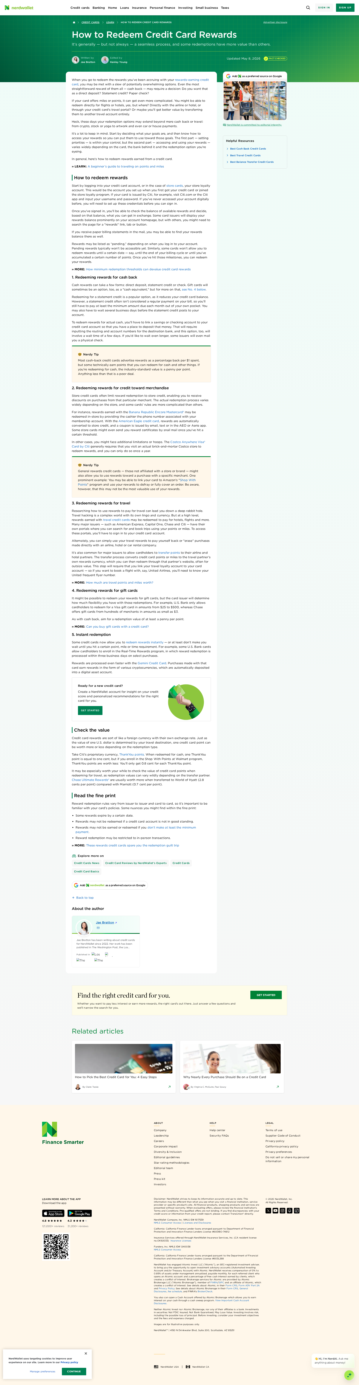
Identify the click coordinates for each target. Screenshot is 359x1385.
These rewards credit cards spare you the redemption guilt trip (132, 845)
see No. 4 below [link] (194, 289)
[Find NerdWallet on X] (268, 1210)
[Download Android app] (79, 1213)
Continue (74, 1371)
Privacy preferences (279, 1151)
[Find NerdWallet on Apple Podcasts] (289, 1210)
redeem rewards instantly (144, 642)
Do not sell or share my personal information (287, 1159)
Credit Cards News (86, 863)
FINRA (213, 1282)
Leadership (161, 1135)
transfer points (169, 552)
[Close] (354, 1354)
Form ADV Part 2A (249, 1285)
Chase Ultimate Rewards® (90, 780)
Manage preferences (42, 1371)
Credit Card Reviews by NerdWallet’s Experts (136, 863)
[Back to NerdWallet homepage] (74, 22)
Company (160, 1130)
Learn (110, 22)
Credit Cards (90, 22)
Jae (105, 922)
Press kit (159, 1178)
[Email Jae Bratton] (98, 928)
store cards (174, 185)
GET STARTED (266, 995)
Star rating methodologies (172, 1162)
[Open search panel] (308, 8)
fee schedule (175, 1291)
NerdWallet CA (200, 1366)
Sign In (324, 7)
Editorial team (163, 1168)
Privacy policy (275, 1141)
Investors (160, 1184)
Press (157, 1173)
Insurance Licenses (181, 1240)
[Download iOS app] (53, 1213)
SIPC (221, 1282)
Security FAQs (219, 1135)
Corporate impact (166, 1146)
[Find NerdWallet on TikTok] (297, 1210)
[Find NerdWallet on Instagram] (282, 1210)
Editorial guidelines (167, 1157)
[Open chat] (349, 1375)
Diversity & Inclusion (168, 1151)
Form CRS (231, 1285)
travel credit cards (116, 520)
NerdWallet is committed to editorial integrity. (254, 124)
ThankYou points (131, 754)
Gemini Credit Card (152, 663)
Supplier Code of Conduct (283, 1135)
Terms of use (274, 1130)
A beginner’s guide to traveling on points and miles (126, 166)
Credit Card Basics (86, 871)
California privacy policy (282, 1146)
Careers (159, 1141)
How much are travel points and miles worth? (119, 582)
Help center (217, 1130)
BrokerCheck (205, 1291)
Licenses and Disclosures (197, 1222)
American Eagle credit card (139, 421)
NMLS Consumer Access (167, 1222)
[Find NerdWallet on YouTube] (275, 1210)
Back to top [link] (85, 897)
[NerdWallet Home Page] (18, 7)
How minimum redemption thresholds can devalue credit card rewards (138, 269)
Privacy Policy (166, 1288)
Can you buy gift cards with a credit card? (117, 626)
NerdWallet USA (170, 1366)
